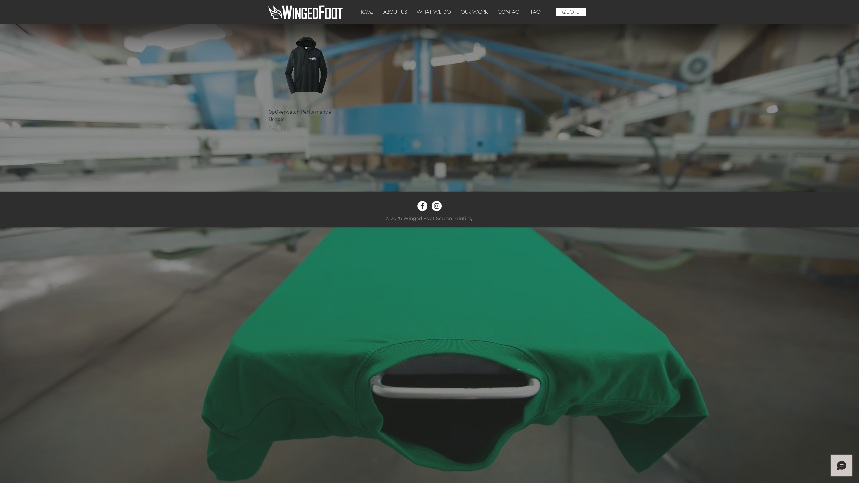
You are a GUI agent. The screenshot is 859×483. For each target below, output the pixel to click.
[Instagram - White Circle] (437, 206)
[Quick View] (306, 65)
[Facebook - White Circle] (422, 206)
